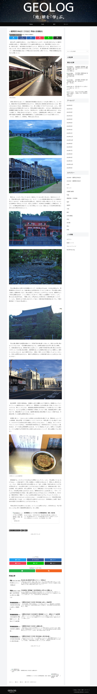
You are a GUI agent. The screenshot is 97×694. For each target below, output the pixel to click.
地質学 (68, 205)
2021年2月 (69, 115)
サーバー (69, 188)
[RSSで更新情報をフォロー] (49, 570)
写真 (68, 195)
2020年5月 (69, 126)
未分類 (68, 222)
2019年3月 (69, 161)
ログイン (69, 239)
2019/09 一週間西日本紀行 (15, 530)
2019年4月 (69, 157)
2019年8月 (69, 147)
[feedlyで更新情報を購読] (22, 570)
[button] (87, 51)
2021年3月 (69, 112)
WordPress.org (71, 249)
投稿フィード (70, 243)
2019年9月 (69, 143)
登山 (68, 226)
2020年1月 (69, 133)
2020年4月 (69, 129)
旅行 (22, 530)
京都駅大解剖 (70, 191)
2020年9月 (69, 119)
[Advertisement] (35, 544)
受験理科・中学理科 (72, 198)
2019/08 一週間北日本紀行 (74, 177)
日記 (68, 219)
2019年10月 (70, 140)
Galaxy (75, 689)
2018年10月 (70, 164)
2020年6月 (69, 122)
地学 (68, 202)
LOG (68, 184)
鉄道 (26, 530)
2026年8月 (69, 105)
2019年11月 (70, 136)
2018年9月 (69, 168)
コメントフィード (71, 246)
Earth (79, 689)
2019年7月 (69, 150)
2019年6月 (69, 154)
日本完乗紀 (70, 215)
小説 (68, 208)
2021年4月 (69, 108)
